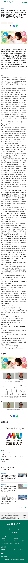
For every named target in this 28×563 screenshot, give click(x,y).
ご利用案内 (3, 539)
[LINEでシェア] (17, 26)
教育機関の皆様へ (5, 541)
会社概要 (3, 549)
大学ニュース (4, 23)
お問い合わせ (4, 556)
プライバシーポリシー (19, 549)
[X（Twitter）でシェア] (11, 26)
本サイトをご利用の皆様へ (7, 543)
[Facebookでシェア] (14, 26)
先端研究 (10, 23)
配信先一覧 (16, 543)
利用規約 (16, 539)
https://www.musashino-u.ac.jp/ (9, 452)
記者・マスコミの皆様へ (19, 541)
